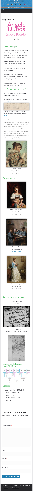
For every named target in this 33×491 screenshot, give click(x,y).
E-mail (4, 459)
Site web (5, 467)
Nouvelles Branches (18, 485)
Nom (4, 450)
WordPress (15, 488)
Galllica (10, 102)
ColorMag (6, 488)
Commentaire (7, 426)
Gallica (6, 116)
